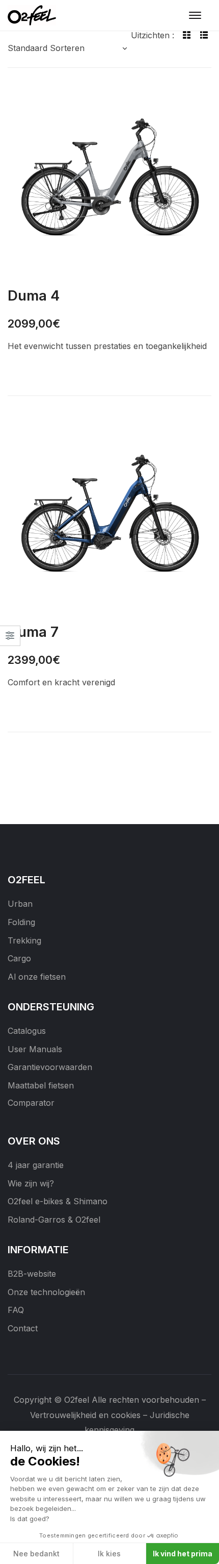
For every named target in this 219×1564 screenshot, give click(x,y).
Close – (10, 639)
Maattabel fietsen (41, 1085)
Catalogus (27, 1031)
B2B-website (32, 1274)
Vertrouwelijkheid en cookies (85, 1415)
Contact (23, 1328)
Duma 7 (33, 631)
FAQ (16, 1310)
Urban (20, 904)
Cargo (19, 958)
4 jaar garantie (36, 1165)
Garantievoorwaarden (50, 1067)
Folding (21, 922)
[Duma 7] (109, 515)
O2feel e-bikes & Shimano (57, 1201)
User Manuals (35, 1049)
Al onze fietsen (37, 977)
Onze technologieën (46, 1292)
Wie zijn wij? (31, 1183)
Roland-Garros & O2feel (54, 1219)
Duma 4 (34, 295)
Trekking (24, 940)
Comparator (31, 1103)
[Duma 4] (109, 179)
